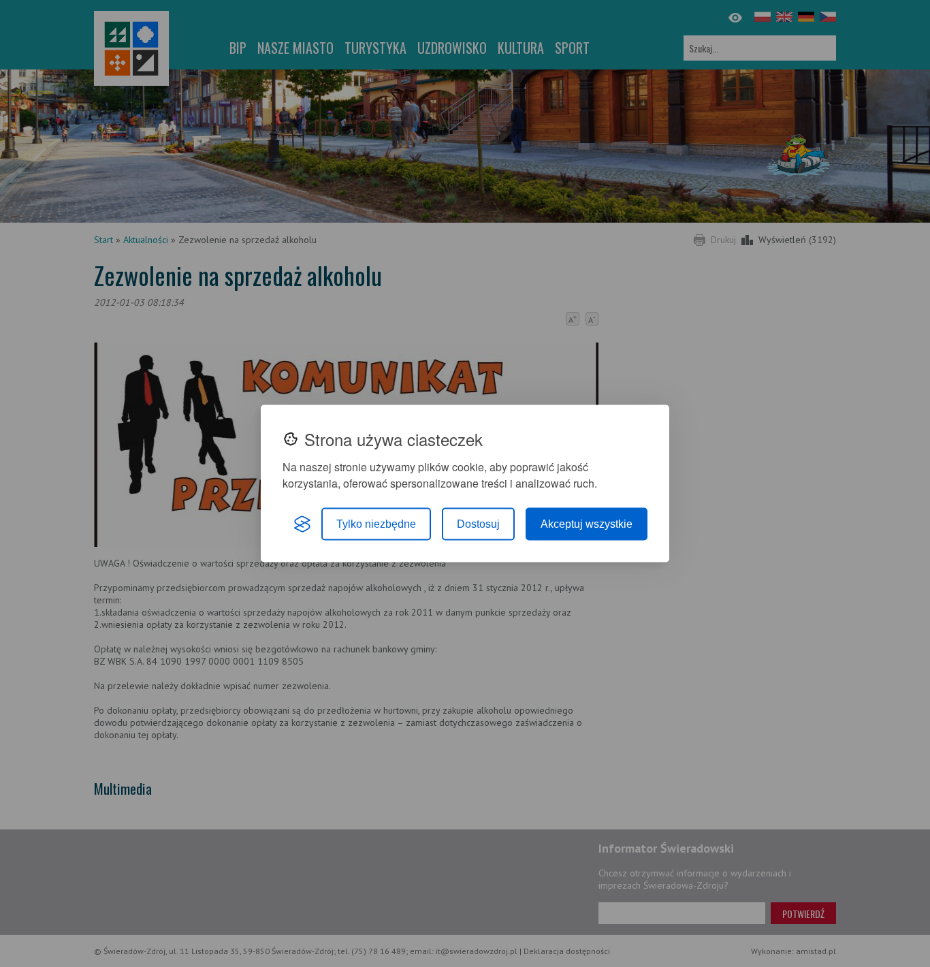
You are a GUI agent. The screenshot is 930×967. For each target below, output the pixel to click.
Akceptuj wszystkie (586, 524)
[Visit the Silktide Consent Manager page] (302, 524)
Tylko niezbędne (376, 524)
